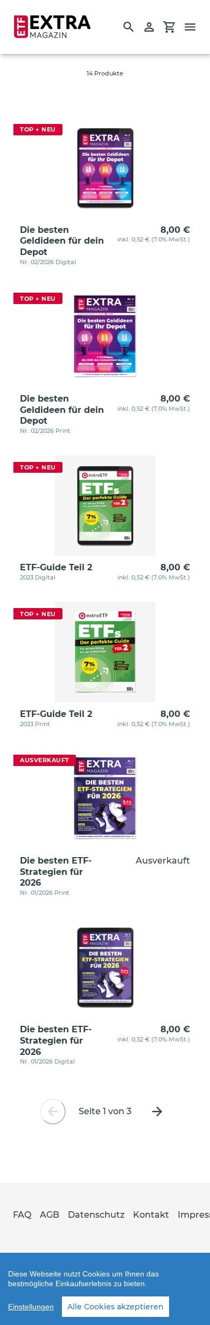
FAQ (22, 1215)
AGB (49, 1215)
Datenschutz (96, 1215)
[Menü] (195, 26)
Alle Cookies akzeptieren (115, 1307)
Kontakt (151, 1215)
